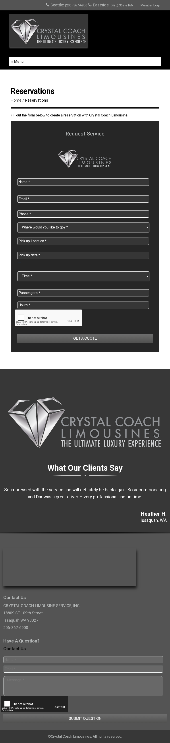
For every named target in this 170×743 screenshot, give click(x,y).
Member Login (151, 5)
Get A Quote (85, 338)
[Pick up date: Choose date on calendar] (19, 263)
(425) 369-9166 (122, 5)
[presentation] (34, 712)
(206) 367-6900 (76, 5)
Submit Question (85, 718)
